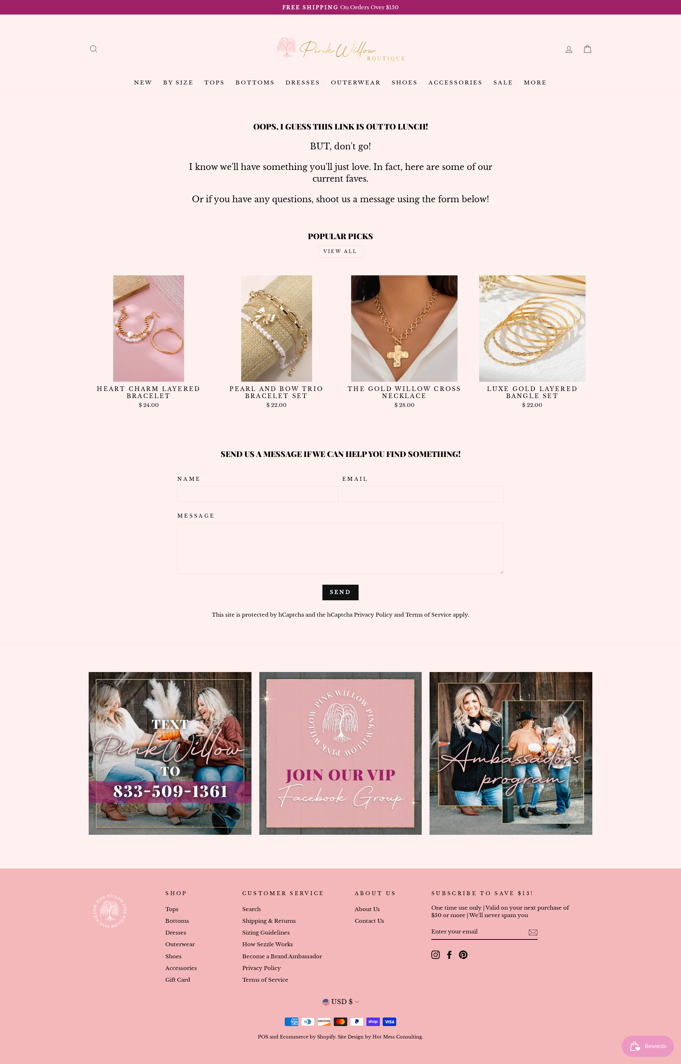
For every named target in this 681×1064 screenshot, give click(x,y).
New (143, 82)
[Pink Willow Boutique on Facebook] (449, 954)
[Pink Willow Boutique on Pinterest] (463, 954)
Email (355, 479)
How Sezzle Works (267, 944)
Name (189, 479)
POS (263, 1037)
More (535, 82)
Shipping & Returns (269, 920)
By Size (178, 82)
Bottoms (255, 82)
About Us (367, 909)
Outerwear (356, 82)
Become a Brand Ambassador (282, 956)
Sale (503, 82)
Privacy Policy (373, 614)
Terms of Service (428, 614)
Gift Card (177, 979)
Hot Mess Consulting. (397, 1037)
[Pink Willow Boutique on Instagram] (435, 954)
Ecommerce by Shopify (307, 1037)
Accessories (455, 82)
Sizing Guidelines (266, 932)
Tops (214, 82)
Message (196, 516)
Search (251, 909)
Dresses (303, 82)
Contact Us (369, 920)
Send (340, 592)
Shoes (405, 82)
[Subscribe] (533, 932)
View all (340, 251)
